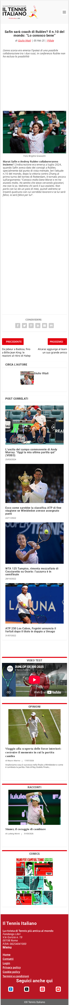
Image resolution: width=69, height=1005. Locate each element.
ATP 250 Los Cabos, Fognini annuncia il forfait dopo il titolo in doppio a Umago (30, 630)
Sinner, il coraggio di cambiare (25, 829)
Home (6, 954)
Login (6, 963)
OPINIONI (34, 706)
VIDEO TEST (34, 660)
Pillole (50, 40)
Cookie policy (11, 972)
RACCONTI (34, 787)
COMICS (34, 853)
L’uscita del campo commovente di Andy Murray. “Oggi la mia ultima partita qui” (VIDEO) (31, 452)
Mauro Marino (14, 760)
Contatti (8, 959)
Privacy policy (12, 967)
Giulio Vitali (24, 40)
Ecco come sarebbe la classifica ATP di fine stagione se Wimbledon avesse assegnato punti (33, 510)
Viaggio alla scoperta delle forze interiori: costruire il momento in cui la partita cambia (33, 752)
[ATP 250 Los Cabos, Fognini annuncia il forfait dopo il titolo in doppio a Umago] (34, 603)
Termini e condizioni (16, 976)
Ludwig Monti (14, 833)
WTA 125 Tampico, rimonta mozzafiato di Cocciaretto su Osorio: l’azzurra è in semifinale (31, 571)
